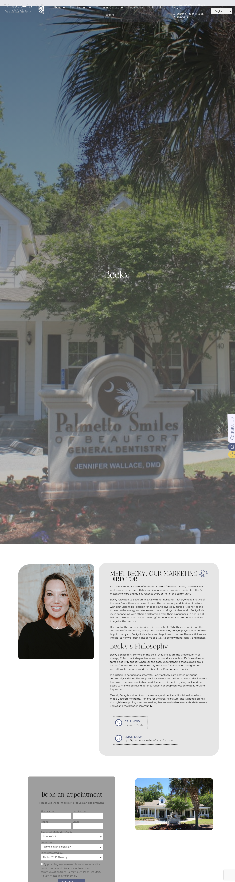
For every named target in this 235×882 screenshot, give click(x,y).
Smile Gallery (156, 7)
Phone (44, 822)
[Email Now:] (118, 738)
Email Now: (133, 737)
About (57, 7)
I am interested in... (52, 853)
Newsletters (135, 7)
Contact (109, 15)
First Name (47, 811)
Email (76, 822)
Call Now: (133, 721)
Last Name (79, 811)
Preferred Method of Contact (58, 832)
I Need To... (47, 842)
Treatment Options (107, 7)
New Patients (78, 7)
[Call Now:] (118, 722)
